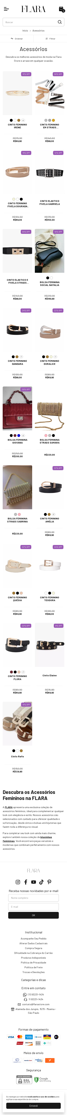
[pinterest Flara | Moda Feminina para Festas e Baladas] (49, 882)
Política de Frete (33, 967)
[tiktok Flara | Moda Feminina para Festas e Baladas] (41, 882)
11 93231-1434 (36, 999)
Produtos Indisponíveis (33, 957)
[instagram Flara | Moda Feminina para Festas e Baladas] (18, 882)
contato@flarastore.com (35, 1004)
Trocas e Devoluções (34, 972)
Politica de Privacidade (33, 962)
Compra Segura (33, 948)
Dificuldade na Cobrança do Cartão (33, 952)
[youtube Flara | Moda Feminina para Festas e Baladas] (34, 882)
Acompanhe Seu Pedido (33, 938)
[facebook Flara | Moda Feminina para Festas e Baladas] (26, 882)
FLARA (9, 807)
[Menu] (7, 8)
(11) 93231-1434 (36, 994)
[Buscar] (59, 21)
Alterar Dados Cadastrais (33, 943)
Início (25, 30)
